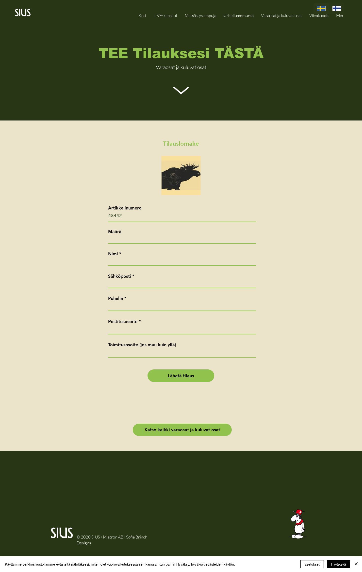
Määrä (114, 231)
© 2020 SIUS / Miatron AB (100, 536)
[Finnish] (336, 8)
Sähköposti (119, 276)
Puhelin (115, 298)
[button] (281, 15)
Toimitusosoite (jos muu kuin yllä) (142, 345)
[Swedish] (321, 8)
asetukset (312, 564)
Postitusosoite (122, 321)
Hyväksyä (338, 564)
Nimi (113, 254)
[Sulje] (356, 564)
